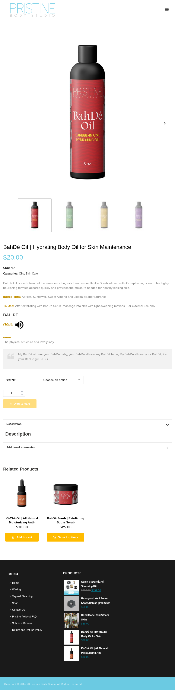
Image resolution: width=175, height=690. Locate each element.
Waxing (16, 589)
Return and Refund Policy (27, 630)
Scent (11, 380)
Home (15, 582)
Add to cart (22, 403)
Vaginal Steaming (22, 596)
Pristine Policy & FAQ (24, 616)
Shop (15, 603)
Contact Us (18, 609)
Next (165, 123)
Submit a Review (22, 623)
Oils (21, 273)
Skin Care (32, 273)
